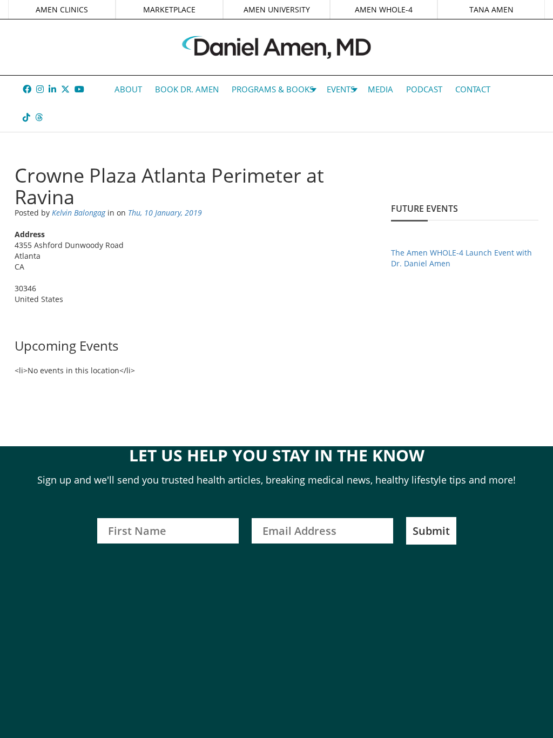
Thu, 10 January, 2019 (165, 212)
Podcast (424, 89)
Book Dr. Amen (187, 89)
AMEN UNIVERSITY (277, 9)
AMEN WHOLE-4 (384, 9)
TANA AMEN (491, 9)
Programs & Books (273, 89)
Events (341, 89)
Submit (431, 531)
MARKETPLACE (169, 9)
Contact (472, 89)
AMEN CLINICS (62, 9)
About (128, 89)
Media (380, 89)
